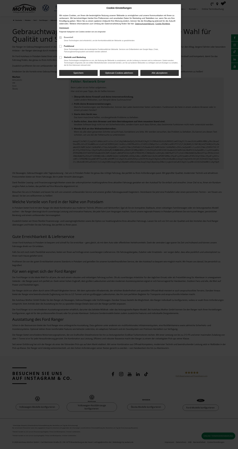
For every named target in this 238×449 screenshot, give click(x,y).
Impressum (64, 28)
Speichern (78, 73)
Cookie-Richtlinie (162, 24)
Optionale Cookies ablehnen (119, 73)
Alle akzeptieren (159, 73)
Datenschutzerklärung (144, 24)
